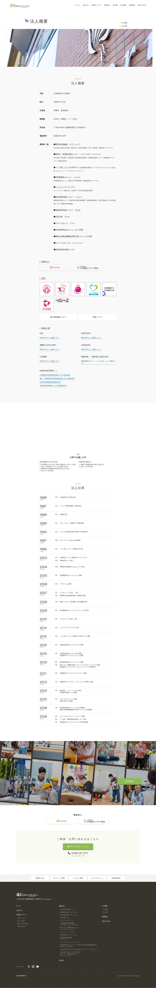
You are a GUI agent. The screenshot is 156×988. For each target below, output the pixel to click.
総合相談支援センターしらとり (69, 915)
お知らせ (19, 910)
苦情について (97, 317)
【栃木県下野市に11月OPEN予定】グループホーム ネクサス (78, 949)
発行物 (61, 960)
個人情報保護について (58, 317)
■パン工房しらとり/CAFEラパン (67, 167)
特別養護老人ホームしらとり (69, 935)
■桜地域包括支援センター (64, 249)
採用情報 (105, 917)
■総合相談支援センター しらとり (68, 197)
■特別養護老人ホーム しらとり (67, 177)
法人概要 (124, 23)
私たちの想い (21, 921)
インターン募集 (78, 878)
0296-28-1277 (60, 136)
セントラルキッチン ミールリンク (70, 942)
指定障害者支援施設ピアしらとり (66, 938)
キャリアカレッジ (97, 878)
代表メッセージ (22, 918)
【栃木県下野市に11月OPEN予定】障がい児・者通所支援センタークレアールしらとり (70, 954)
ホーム (18, 906)
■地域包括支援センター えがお (67, 210)
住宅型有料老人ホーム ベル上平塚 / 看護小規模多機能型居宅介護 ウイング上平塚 (78, 946)
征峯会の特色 (21, 926)
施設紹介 (62, 906)
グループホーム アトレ (67, 920)
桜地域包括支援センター (67, 909)
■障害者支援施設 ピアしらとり (67, 144)
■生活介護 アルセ (62, 217)
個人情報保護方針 (21, 975)
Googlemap (47, 899)
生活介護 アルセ (65, 917)
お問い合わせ (106, 921)
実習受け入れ (40, 878)
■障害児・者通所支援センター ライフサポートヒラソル (77, 154)
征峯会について (21, 915)
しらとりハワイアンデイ (67, 932)
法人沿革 (124, 26)
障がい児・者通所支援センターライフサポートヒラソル (69, 928)
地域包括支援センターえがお (69, 912)
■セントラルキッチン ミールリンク (68, 243)
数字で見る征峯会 (22, 923)
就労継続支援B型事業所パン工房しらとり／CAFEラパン (70, 924)
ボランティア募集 (59, 878)
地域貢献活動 (116, 878)
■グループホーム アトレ (64, 223)
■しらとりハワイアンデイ (64, 187)
